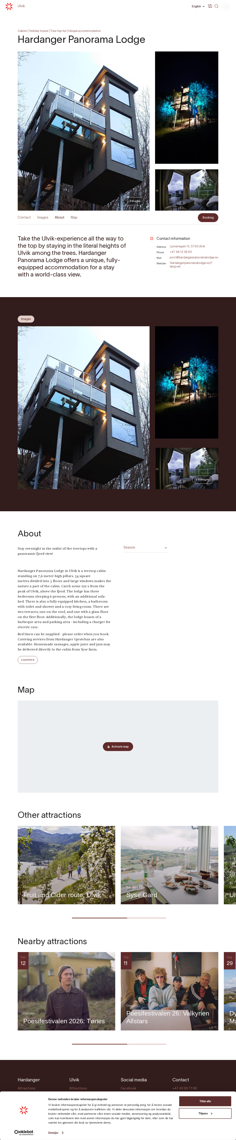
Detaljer (53, 1132)
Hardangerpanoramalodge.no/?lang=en (191, 265)
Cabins (22, 31)
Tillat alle (205, 1101)
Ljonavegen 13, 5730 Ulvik (187, 246)
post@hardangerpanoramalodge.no (194, 257)
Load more (27, 660)
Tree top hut (58, 31)
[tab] (26, 319)
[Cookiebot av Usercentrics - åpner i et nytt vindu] (24, 1133)
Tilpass (203, 1113)
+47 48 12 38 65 (181, 252)
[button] (197, 6)
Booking (208, 218)
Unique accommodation (85, 31)
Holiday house (38, 31)
